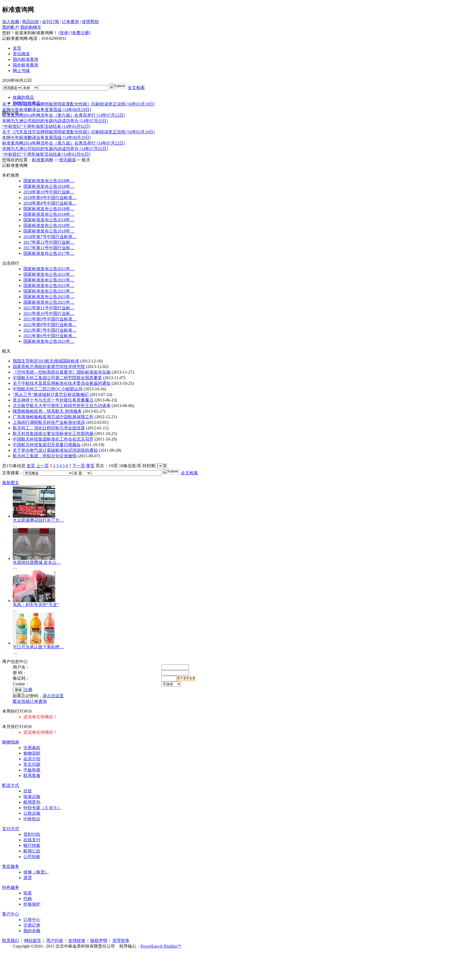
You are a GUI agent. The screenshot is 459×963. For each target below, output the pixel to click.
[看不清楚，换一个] (186, 678)
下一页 (78, 465)
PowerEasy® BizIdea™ (161, 946)
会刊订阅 (50, 21)
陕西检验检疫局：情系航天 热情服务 (47, 411)
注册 (28, 689)
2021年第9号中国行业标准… (49, 319)
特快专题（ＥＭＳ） (42, 807)
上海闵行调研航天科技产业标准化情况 (49, 422)
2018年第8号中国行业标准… (49, 203)
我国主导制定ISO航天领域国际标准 (46, 361)
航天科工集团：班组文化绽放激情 (44, 456)
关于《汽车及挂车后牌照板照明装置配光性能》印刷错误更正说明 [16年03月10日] (78, 104)
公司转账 (31, 856)
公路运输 (31, 813)
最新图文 (10, 482)
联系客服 (31, 775)
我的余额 (31, 930)
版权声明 (98, 940)
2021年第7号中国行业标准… (49, 330)
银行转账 (31, 845)
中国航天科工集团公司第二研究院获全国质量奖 (57, 377)
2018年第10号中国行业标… (48, 192)
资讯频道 (67, 160)
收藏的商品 (23, 97)
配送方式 (10, 785)
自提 (27, 791)
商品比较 (30, 21)
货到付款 (31, 834)
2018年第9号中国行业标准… (49, 197)
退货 (27, 877)
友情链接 (76, 940)
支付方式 (10, 828)
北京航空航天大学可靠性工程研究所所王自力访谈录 (61, 405)
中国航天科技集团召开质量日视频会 (47, 444)
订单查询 (70, 21)
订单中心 (31, 919)
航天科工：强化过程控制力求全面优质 (49, 428)
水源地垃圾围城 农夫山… (37, 562)
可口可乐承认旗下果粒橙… (38, 647)
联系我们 (10, 940)
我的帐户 (10, 27)
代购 (27, 898)
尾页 (90, 465)
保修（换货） (36, 872)
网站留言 (32, 940)
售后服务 (10, 866)
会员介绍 (31, 759)
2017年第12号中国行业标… (48, 242)
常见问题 (31, 764)
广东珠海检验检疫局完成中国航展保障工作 (53, 417)
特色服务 (10, 887)
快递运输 (31, 796)
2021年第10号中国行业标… (48, 313)
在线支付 (31, 840)
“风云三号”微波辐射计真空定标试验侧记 (51, 394)
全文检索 (136, 87)
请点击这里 (53, 696)
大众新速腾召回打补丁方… (38, 520)
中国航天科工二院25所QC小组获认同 (48, 389)
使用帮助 (90, 21)
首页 (31, 465)
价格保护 (31, 904)
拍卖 (27, 893)
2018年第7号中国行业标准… (49, 236)
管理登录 (120, 940)
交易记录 (31, 925)
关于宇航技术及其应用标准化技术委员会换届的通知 (61, 383)
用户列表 (54, 940)
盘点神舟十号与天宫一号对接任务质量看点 (53, 400)
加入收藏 (10, 21)
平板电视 (31, 770)
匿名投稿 (21, 701)
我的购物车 (30, 27)
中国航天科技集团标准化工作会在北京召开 (53, 439)
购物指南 (10, 742)
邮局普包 (31, 802)
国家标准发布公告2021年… (48, 269)
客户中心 (10, 914)
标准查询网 (42, 160)
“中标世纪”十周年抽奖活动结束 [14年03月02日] (46, 126)
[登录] (64, 33)
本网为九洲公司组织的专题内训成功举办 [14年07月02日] (55, 121)
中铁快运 (31, 819)
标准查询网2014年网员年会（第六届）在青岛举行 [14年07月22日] (63, 115)
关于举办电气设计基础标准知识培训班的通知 (55, 450)
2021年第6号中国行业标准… (49, 335)
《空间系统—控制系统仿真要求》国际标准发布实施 (61, 372)
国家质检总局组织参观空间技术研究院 (49, 366)
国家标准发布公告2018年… (48, 181)
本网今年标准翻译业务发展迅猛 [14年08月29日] (46, 109)
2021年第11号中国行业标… (48, 308)
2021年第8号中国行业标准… (49, 324)
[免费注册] (80, 33)
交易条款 (31, 747)
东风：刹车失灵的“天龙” (36, 604)
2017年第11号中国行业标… (48, 248)
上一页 (42, 465)
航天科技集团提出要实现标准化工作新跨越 (53, 433)
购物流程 (31, 753)
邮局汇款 (31, 851)
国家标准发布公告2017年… (48, 253)
